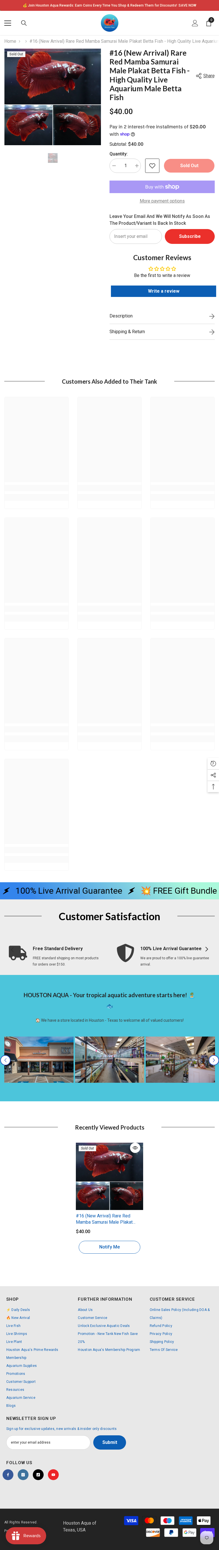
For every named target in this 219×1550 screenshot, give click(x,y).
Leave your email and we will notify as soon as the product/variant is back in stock (160, 220)
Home (10, 41)
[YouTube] (53, 1474)
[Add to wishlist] (152, 166)
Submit (109, 1442)
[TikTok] (38, 1474)
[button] (5, 1060)
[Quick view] (135, 1148)
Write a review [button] (163, 291)
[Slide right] (206, 949)
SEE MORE (177, 5)
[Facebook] (8, 1474)
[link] (36, 488)
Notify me (109, 1247)
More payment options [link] (162, 201)
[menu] (7, 23)
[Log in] (195, 23)
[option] (109, 5)
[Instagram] (23, 1474)
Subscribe (190, 236)
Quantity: (119, 154)
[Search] (24, 23)
